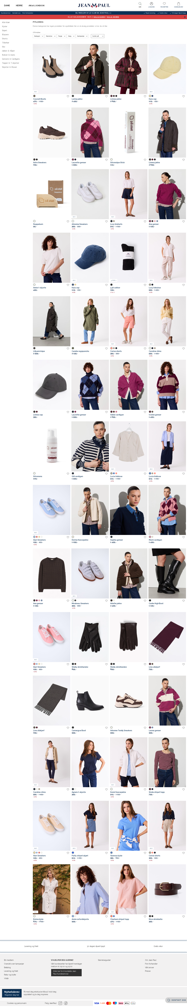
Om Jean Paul (150, 960)
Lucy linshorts (116, 224)
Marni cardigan (155, 540)
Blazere (5, 34)
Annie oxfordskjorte (80, 919)
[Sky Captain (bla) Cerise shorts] (116, 348)
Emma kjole (38, 919)
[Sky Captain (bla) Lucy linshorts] (111, 221)
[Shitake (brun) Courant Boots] (34, 96)
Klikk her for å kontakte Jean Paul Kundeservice (64, 972)
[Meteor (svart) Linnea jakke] (116, 96)
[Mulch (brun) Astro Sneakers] (34, 159)
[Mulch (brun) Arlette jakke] (111, 600)
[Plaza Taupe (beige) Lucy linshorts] (114, 221)
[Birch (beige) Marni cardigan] (152, 537)
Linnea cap (38, 415)
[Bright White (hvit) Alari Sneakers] (41, 537)
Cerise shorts (116, 351)
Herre (19, 5)
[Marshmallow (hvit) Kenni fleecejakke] (111, 789)
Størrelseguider (104, 960)
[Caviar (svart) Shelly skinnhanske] (73, 664)
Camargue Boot (79, 730)
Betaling (7, 967)
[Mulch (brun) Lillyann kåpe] (34, 348)
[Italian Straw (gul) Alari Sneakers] (39, 537)
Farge (60, 36)
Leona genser (155, 730)
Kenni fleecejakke (118, 792)
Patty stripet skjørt (80, 856)
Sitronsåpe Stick (117, 163)
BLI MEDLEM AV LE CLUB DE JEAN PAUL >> (93, 13)
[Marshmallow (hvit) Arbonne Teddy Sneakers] (111, 727)
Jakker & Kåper (8, 50)
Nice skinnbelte (155, 919)
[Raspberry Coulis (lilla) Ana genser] (150, 221)
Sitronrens (37, 476)
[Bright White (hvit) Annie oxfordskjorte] (75, 916)
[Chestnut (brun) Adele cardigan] (114, 412)
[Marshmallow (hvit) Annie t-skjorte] (34, 285)
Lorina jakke (77, 99)
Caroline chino (155, 351)
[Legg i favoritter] (68, 96)
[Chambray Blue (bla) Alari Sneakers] (34, 537)
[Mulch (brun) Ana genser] (152, 221)
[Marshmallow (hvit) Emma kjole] (34, 916)
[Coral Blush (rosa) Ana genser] (155, 221)
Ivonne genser (155, 415)
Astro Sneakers (39, 163)
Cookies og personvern (16, 1003)
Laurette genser (79, 163)
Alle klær (6, 22)
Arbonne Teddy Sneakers (121, 730)
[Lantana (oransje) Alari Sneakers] (37, 537)
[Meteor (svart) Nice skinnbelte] (152, 916)
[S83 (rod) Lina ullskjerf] (150, 664)
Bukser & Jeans (8, 54)
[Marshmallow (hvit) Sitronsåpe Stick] (111, 159)
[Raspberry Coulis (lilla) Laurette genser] (73, 159)
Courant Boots (39, 99)
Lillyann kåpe (39, 351)
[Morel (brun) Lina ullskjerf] (152, 664)
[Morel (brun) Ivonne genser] (152, 412)
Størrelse (49, 36)
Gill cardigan (77, 476)
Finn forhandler (27, 13)
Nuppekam (38, 224)
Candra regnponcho (80, 351)
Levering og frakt (31, 946)
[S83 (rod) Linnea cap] (37, 412)
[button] (140, 5)
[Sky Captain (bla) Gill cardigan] (73, 473)
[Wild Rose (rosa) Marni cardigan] (150, 537)
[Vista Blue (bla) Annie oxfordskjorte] (73, 916)
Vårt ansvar (149, 967)
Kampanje (80, 36)
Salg (69, 36)
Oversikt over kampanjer (14, 964)
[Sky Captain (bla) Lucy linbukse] (152, 285)
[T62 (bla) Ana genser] (157, 221)
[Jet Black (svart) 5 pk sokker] (111, 285)
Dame (7, 5)
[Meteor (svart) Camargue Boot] (73, 727)
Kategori (37, 36)
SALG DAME (99, 17)
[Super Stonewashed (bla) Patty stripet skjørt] (73, 853)
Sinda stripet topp (157, 792)
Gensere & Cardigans (11, 59)
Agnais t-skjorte (79, 792)
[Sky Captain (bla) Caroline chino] (152, 348)
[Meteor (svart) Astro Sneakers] (37, 159)
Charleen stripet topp (119, 919)
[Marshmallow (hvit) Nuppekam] (34, 221)
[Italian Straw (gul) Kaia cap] (150, 96)
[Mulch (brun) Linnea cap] (34, 412)
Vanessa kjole (116, 856)
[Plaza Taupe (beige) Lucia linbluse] (111, 473)
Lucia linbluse (116, 476)
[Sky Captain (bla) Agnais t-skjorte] (73, 789)
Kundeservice (5, 13)
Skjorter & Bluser (9, 67)
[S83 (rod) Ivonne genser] (150, 412)
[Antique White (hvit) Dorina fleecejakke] (73, 537)
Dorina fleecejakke (80, 540)
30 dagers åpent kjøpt (96, 946)
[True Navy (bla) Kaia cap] (152, 96)
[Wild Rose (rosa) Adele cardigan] (116, 412)
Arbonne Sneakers (80, 224)
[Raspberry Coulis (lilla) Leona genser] (150, 727)
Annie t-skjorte (39, 288)
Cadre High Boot (156, 603)
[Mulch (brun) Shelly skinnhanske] (75, 664)
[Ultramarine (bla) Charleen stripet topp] (114, 916)
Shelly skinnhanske (80, 667)
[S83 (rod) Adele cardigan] (111, 412)
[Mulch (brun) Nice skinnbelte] (150, 916)
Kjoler (4, 26)
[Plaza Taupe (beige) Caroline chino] (155, 348)
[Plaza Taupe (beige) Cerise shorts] (114, 348)
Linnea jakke (115, 99)
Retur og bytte (10, 975)
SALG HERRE (113, 17)
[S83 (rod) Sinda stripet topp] (150, 789)
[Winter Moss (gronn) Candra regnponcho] (73, 348)
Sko (3, 46)
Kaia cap (152, 99)
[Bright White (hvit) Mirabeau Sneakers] (73, 600)
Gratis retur (158, 946)
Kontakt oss (16, 13)
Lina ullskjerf (154, 667)
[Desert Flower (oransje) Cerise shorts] (111, 348)
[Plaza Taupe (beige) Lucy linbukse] (150, 285)
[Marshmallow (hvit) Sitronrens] (34, 473)
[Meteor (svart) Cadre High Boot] (150, 600)
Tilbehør (5, 42)
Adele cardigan (117, 415)
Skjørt (4, 30)
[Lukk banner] (185, 17)
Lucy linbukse (155, 288)
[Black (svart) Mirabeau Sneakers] (75, 600)
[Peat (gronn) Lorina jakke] (73, 96)
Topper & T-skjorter (10, 63)
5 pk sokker (115, 288)
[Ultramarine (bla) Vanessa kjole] (111, 853)
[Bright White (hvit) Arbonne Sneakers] (73, 221)
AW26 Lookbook (37, 6)
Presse (147, 971)
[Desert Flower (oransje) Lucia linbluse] (116, 473)
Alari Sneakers (39, 540)
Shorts (5, 38)
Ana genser (154, 224)
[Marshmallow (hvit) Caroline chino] (150, 348)
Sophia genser (116, 540)
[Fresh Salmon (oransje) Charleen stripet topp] (111, 916)
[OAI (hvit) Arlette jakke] (114, 600)
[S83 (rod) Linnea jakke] (111, 96)
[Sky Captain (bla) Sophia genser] (111, 537)
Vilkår (6, 978)
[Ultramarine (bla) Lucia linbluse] (114, 473)
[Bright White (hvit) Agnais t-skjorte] (75, 789)
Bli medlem (9, 960)
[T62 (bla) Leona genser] (152, 727)
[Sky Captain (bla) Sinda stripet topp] (152, 789)
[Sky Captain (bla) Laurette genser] (75, 159)
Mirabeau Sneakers (80, 603)
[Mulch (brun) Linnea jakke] (114, 96)
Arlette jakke (116, 603)
